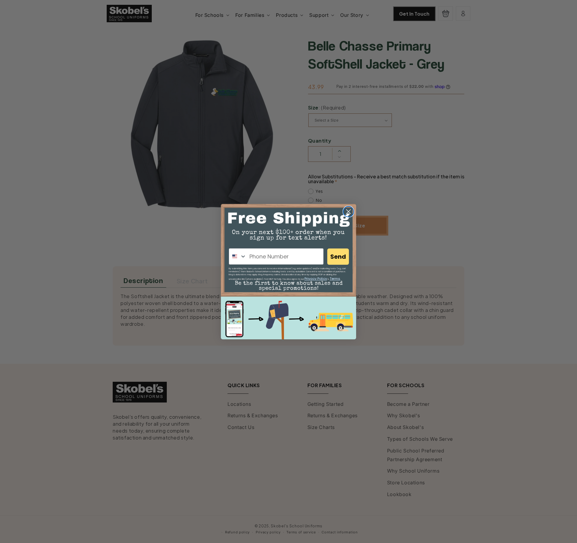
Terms (335, 278)
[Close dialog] (348, 211)
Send (338, 256)
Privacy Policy (315, 278)
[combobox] (237, 256)
